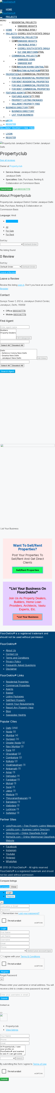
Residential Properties (17, 681)
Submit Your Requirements (20, 703)
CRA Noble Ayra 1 (27, 30)
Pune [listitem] (8, 750)
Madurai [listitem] (10, 794)
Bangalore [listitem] (11, 801)
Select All (5, 345)
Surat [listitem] (9, 787)
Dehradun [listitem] (11, 775)
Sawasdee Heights (16, 714)
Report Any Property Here (19, 707)
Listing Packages (15, 696)
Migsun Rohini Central (31, 67)
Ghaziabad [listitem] (11, 753)
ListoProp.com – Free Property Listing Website (30, 825)
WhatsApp (11, 861)
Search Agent (7, 371)
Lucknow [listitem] (11, 809)
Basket (9, 692)
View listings (12, 1029)
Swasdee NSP (25, 63)
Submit (4, 998)
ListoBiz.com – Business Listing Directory (28, 829)
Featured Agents (15, 92)
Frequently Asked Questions (21, 665)
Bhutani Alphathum (29, 70)
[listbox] (11, 244)
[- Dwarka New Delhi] (18, 355)
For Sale (10, 230)
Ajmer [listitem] (9, 772)
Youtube (10, 853)
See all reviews (7, 160)
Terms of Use (39, 1064)
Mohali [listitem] (9, 783)
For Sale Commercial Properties (30, 74)
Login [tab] (9, 893)
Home (9, 9)
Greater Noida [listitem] (13, 742)
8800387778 (19, 310)
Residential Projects (24, 22)
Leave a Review (8, 272)
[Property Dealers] (8, 333)
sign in (21, 285)
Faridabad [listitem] (11, 779)
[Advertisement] (27, 410)
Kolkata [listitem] (10, 761)
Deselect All (17, 345)
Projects (11, 17)
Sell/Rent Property (15, 700)
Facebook (11, 846)
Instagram (11, 850)
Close (13, 887)
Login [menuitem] (9, 120)
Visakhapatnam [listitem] (14, 764)
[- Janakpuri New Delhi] (18, 358)
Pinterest (10, 857)
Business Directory (17, 107)
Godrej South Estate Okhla (34, 33)
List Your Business (22, 115)
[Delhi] (18, 350)
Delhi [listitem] (8, 727)
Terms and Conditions (17, 657)
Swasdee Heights (27, 26)
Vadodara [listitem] (11, 805)
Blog (8, 711)
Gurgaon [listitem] (10, 739)
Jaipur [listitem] (9, 790)
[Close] (1, 1012)
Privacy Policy (13, 661)
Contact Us (12, 654)
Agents (9, 689)
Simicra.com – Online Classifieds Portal (26, 833)
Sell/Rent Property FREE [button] (14, 128)
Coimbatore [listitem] (12, 757)
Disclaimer (11, 668)
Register (4, 288)
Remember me (10, 913)
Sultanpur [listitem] (11, 812)
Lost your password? (28, 913)
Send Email (6, 189)
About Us (11, 650)
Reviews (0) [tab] (12, 221)
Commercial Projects (24, 56)
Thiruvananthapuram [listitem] (17, 798)
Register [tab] (10, 896)
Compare (4, 886)
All (7, 227)
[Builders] (8, 330)
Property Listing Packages (27, 92)
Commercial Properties (18, 685)
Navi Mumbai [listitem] (13, 746)
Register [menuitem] (11, 124)
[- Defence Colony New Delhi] (18, 353)
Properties (12, 61)
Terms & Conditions (30, 956)
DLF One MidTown (28, 52)
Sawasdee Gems (26, 59)
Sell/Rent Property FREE (26, 104)
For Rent (10, 234)
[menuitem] (12, 117)
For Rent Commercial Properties (31, 89)
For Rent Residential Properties (30, 81)
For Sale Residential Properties (30, 78)
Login (3, 928)
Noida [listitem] (9, 731)
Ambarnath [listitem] (11, 768)
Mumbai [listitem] (10, 735)
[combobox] (30, 244)
